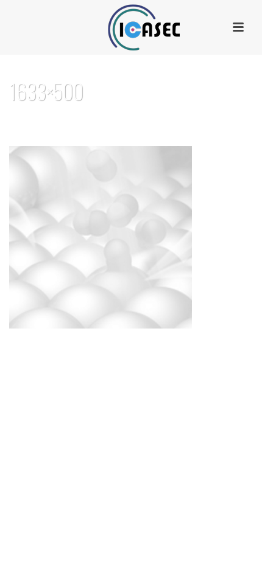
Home (94, 122)
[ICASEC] (131, 27)
